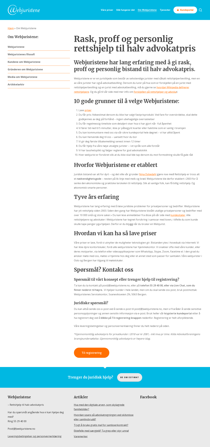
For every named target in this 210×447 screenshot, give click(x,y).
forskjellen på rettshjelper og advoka (155, 92)
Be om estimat (129, 377)
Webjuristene (16, 47)
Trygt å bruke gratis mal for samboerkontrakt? (101, 425)
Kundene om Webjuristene (24, 62)
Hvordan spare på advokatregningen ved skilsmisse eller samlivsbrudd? (103, 417)
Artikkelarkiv (16, 84)
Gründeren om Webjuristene (25, 69)
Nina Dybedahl (147, 174)
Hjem (11, 28)
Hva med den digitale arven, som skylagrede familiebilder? (99, 407)
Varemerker (81, 436)
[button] (91, 353)
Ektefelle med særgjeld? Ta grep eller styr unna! (101, 430)
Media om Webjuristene (22, 77)
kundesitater (177, 215)
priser (88, 110)
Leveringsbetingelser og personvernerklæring (34, 436)
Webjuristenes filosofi (21, 54)
